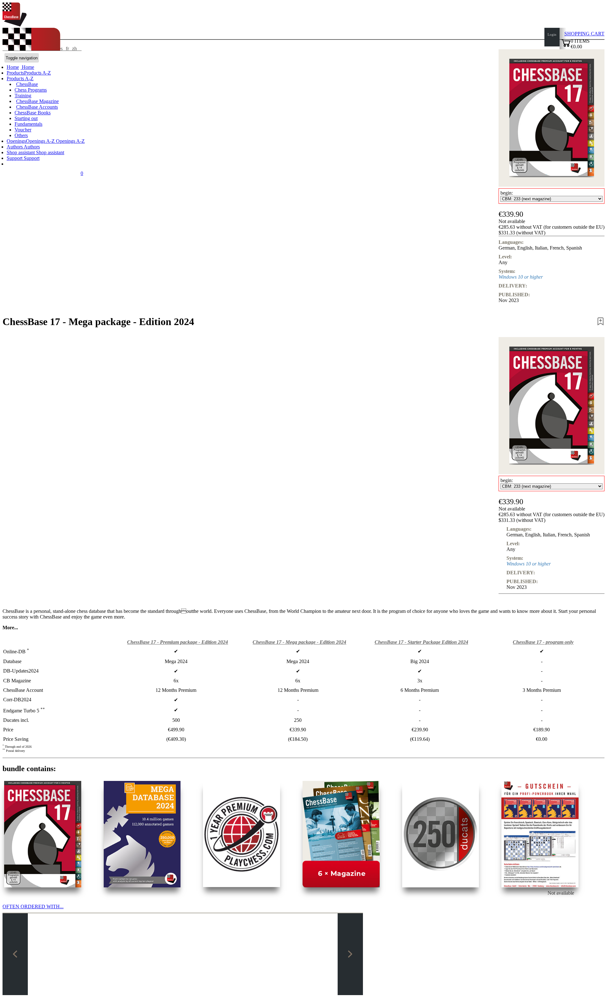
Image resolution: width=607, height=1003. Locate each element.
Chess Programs (31, 90)
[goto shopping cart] (566, 46)
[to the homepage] (15, 24)
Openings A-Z (70, 141)
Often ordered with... (33, 906)
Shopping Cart (584, 33)
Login (552, 34)
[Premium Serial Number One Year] (241, 834)
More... (10, 627)
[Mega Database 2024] (142, 834)
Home (27, 67)
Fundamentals (28, 124)
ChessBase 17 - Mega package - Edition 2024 (299, 642)
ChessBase (27, 84)
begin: (506, 193)
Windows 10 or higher (521, 277)
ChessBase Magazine (37, 101)
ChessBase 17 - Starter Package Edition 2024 (421, 642)
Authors (15, 146)
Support (15, 158)
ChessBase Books (33, 112)
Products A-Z (20, 78)
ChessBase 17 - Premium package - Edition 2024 (177, 642)
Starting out (26, 118)
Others (21, 135)
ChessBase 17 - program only (543, 642)
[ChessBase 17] (42, 834)
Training (23, 95)
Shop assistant (21, 152)
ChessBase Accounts (37, 107)
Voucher (23, 129)
